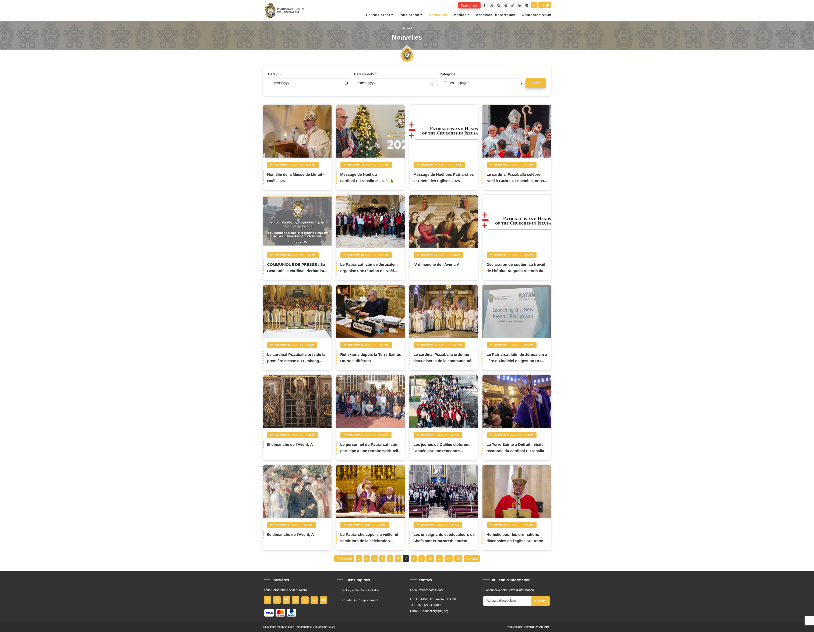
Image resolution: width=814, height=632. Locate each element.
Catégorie (447, 74)
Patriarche (409, 15)
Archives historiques (495, 15)
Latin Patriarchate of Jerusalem (307, 627)
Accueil (407, 28)
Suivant (472, 558)
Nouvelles (438, 15)
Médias (460, 15)
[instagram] (499, 5)
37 (448, 558)
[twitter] (492, 5)
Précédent (344, 558)
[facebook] (485, 5)
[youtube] (506, 5)
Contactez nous (536, 15)
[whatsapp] (513, 5)
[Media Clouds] (537, 627)
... (439, 558)
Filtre (535, 83)
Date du (274, 74)
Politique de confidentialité (360, 590)
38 (458, 558)
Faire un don (469, 5)
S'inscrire (540, 601)
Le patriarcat (378, 15)
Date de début (365, 74)
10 (430, 558)
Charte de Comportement (360, 600)
